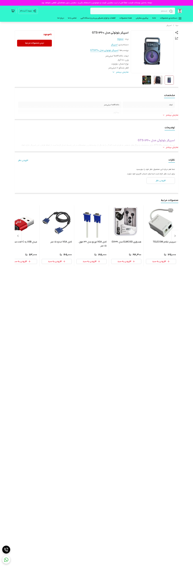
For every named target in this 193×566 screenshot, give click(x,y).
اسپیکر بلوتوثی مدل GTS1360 (104, 50)
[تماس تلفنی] (6, 550)
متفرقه (120, 39)
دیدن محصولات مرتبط (34, 43)
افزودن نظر (23, 160)
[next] (18, 236)
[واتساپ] (6, 560)
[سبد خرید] (13, 11)
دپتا (177, 25)
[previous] (175, 236)
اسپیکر (169, 25)
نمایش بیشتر (172, 115)
